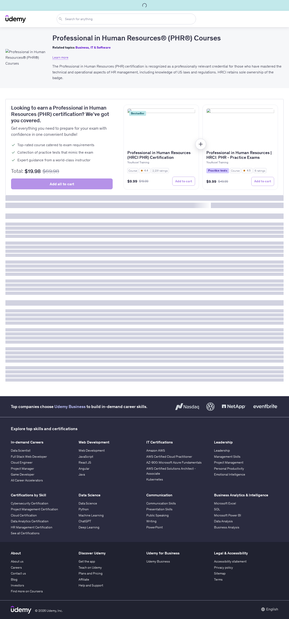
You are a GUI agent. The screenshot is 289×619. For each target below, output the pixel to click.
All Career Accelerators (27, 480)
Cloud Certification (24, 515)
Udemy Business (70, 406)
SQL (217, 509)
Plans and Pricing (91, 573)
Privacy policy (223, 567)
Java (82, 474)
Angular (84, 469)
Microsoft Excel (225, 503)
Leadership (222, 450)
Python (84, 509)
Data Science (88, 503)
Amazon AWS (155, 450)
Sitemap (220, 573)
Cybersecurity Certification (29, 503)
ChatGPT (85, 521)
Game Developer (22, 474)
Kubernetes (154, 479)
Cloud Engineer (22, 462)
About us (17, 561)
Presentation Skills (159, 509)
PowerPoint (154, 527)
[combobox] (127, 19)
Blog (14, 579)
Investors (17, 585)
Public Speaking (157, 515)
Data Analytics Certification (30, 521)
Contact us (18, 573)
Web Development (92, 450)
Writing (151, 521)
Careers (16, 567)
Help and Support (91, 585)
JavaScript (86, 457)
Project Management (228, 462)
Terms (218, 579)
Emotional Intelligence (229, 474)
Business (82, 47)
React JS (85, 462)
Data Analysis (223, 521)
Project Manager (22, 469)
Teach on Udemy (90, 567)
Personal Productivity (229, 469)
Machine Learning (91, 515)
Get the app (87, 561)
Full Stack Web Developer (29, 457)
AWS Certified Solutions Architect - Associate (171, 471)
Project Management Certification (34, 509)
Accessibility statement (230, 561)
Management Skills (227, 457)
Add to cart (183, 181)
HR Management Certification (31, 527)
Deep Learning (89, 527)
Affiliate (84, 579)
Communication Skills (161, 503)
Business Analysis (226, 527)
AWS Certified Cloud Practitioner (169, 457)
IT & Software (101, 47)
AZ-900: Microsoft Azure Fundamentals (174, 462)
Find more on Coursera (27, 591)
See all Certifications (25, 533)
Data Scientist (20, 450)
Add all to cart (62, 184)
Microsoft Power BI (227, 515)
